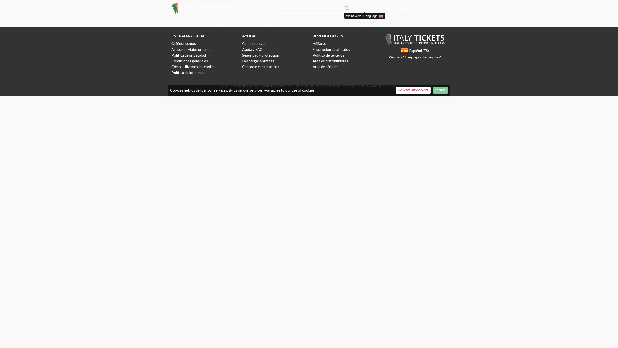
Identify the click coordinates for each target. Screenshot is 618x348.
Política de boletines (187, 72)
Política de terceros (328, 55)
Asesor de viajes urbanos (191, 49)
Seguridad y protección (260, 55)
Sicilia (410, 23)
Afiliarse (319, 43)
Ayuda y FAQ (252, 49)
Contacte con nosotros (260, 67)
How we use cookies (413, 90)
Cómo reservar (254, 43)
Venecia (367, 23)
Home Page (213, 23)
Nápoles (331, 23)
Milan (311, 23)
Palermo (390, 23)
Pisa (349, 23)
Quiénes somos (183, 43)
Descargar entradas (258, 61)
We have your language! (362, 16)
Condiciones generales (189, 61)
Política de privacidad (188, 55)
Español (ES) (365, 8)
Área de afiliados (326, 67)
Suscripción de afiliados (331, 49)
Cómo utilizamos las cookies (193, 67)
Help (387, 8)
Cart (441, 8)
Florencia (242, 23)
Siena (270, 23)
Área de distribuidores (330, 61)
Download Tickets (414, 8)
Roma (287, 23)
